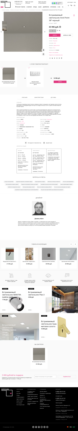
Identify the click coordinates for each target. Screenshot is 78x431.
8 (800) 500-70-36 (18, 1)
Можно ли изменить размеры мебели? (44, 187)
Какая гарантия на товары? (40, 181)
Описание (24, 97)
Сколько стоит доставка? (9, 181)
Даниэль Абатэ (56, 45)
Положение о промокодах (45, 393)
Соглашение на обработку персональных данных (45, 400)
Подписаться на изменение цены (56, 55)
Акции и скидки (20, 401)
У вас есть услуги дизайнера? (68, 181)
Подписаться (67, 376)
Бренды (35, 6)
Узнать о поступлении (53, 52)
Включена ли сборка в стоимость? (54, 181)
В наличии (29, 6)
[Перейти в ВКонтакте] (33, 427)
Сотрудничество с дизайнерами (31, 392)
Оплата (18, 391)
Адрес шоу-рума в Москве (29, 2)
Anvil (55, 43)
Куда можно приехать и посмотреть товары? (24, 181)
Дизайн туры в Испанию (32, 396)
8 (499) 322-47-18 (18, 3)
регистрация (70, 2)
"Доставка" (20, 167)
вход (75, 2)
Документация (49, 142)
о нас (59, 6)
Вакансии (42, 408)
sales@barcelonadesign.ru (61, 393)
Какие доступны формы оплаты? (29, 187)
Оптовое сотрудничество (32, 401)
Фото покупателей (20, 404)
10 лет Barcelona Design (45, 406)
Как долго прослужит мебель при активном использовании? (52, 189)
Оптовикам (53, 6)
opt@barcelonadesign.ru (60, 400)
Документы (42, 395)
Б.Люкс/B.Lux (22, 123)
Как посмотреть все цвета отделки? (12, 184)
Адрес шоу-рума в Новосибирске (42, 2)
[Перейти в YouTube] (42, 427)
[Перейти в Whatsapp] (36, 427)
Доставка (53, 97)
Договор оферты (43, 391)
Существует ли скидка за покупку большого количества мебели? (26, 189)
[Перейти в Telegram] (44, 427)
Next (44, 31)
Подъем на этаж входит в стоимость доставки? (29, 184)
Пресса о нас (42, 397)
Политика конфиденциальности (44, 404)
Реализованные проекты (32, 394)
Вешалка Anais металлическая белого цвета (35, 83)
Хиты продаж (19, 402)
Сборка (18, 395)
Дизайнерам (46, 6)
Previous (1, 31)
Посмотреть (49, 119)
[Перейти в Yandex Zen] (47, 427)
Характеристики (39, 97)
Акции (39, 6)
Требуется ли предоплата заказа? (14, 187)
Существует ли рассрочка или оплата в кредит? (49, 184)
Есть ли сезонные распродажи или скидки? (62, 187)
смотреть (3, 309)
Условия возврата (20, 397)
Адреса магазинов (20, 399)
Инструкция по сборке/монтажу (34, 142)
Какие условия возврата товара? (66, 184)
